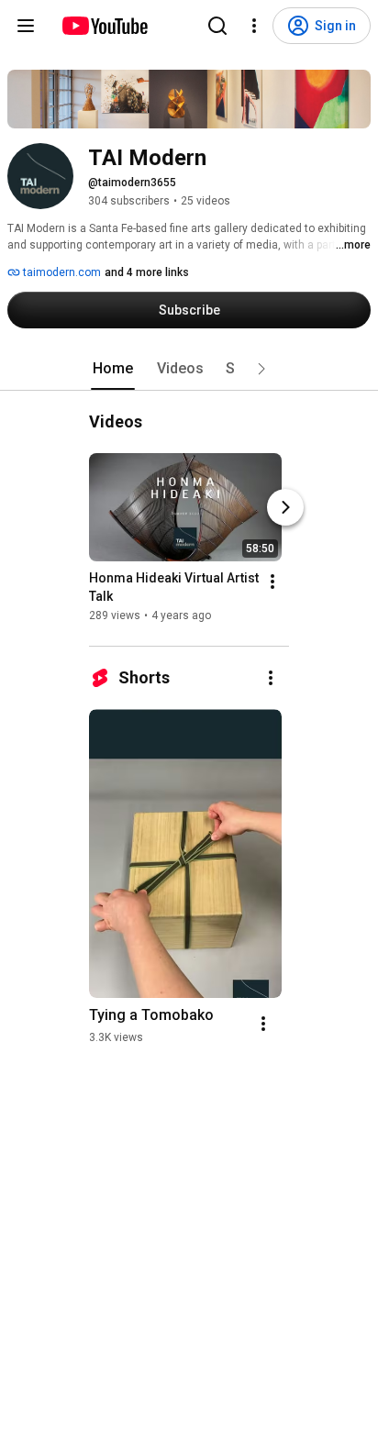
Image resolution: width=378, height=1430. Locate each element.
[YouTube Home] (104, 25)
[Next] (285, 507)
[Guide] (26, 26)
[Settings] (254, 26)
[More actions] (272, 581)
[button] (261, 369)
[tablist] (189, 369)
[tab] (113, 369)
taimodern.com (60, 272)
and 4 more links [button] (147, 272)
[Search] (217, 26)
